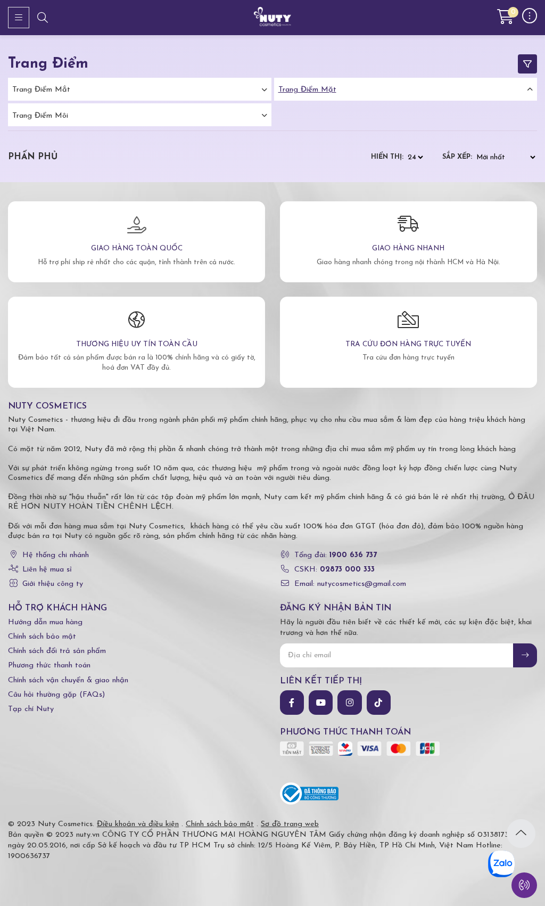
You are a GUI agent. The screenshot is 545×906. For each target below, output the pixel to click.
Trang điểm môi (40, 116)
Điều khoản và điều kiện (138, 824)
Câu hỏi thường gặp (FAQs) (56, 695)
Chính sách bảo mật (42, 637)
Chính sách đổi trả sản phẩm (57, 651)
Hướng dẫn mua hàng (45, 622)
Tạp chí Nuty (31, 709)
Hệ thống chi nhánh (55, 555)
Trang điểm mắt (41, 90)
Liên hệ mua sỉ (47, 570)
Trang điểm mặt (307, 90)
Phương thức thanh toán (49, 666)
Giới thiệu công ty (52, 584)
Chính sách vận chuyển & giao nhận (68, 680)
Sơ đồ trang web (290, 824)
